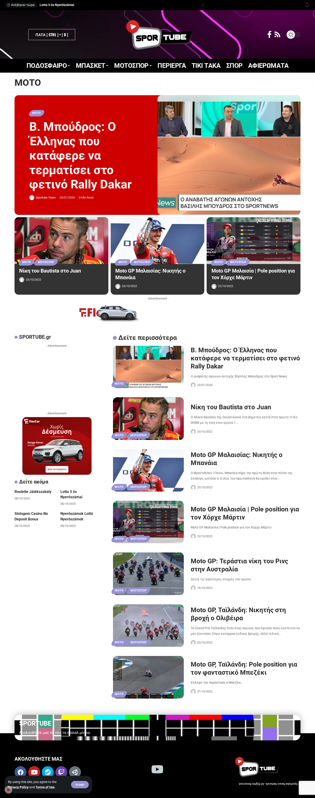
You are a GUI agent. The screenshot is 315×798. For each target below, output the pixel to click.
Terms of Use (45, 787)
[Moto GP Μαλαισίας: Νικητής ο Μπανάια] (158, 240)
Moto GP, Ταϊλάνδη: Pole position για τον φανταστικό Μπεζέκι (244, 668)
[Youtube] (34, 772)
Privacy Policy (18, 787)
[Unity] (75, 772)
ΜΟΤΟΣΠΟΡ (46, 262)
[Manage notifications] (8, 789)
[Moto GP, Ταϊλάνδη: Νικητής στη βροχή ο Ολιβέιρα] (148, 625)
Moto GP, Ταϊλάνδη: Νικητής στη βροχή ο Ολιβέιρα (238, 614)
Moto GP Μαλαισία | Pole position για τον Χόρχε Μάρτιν (245, 513)
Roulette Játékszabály (33, 491)
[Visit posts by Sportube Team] (31, 197)
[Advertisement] (57, 378)
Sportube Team (46, 197)
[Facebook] (269, 34)
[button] (80, 784)
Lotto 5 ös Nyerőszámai (57, 5)
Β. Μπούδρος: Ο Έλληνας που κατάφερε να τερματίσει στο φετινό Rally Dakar (80, 155)
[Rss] (277, 34)
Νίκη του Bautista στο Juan (50, 271)
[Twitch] (61, 772)
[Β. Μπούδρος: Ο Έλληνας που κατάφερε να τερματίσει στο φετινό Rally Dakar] (229, 155)
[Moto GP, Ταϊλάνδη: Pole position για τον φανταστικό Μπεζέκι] (148, 677)
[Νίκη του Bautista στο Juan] (61, 240)
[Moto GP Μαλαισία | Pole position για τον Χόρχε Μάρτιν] (253, 240)
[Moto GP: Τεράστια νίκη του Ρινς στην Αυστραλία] (148, 573)
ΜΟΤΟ (36, 113)
